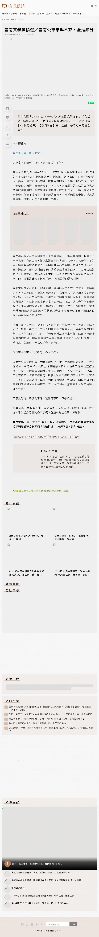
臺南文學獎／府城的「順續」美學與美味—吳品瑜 (71, 537)
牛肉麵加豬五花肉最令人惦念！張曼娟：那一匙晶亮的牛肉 (37, 723)
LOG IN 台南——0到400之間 (49, 116)
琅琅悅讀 (5, 19)
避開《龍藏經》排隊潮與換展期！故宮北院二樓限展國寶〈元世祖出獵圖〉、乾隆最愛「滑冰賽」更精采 (50, 708)
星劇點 (49, 13)
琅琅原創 (66, 13)
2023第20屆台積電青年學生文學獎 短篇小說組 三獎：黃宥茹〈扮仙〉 (26, 575)
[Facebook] (7, 108)
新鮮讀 (5, 13)
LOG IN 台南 (28, 34)
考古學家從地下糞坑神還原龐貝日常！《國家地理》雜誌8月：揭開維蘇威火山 (47, 718)
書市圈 (23, 13)
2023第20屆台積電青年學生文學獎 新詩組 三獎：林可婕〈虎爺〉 (72, 573)
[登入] (92, 6)
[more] (90, 213)
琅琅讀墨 (77, 13)
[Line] (7, 117)
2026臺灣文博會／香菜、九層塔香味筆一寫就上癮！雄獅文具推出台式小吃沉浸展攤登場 (51, 729)
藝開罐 (31, 13)
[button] (7, 126)
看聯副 (14, 13)
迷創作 (40, 13)
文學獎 (21, 19)
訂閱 (73, 924)
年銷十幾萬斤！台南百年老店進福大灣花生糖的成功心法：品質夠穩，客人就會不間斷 (50, 714)
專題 (57, 13)
